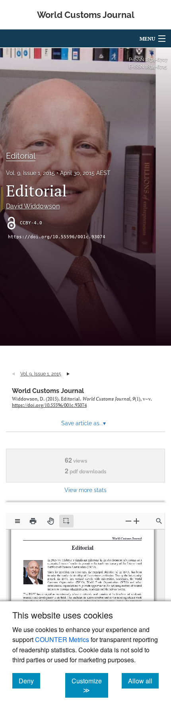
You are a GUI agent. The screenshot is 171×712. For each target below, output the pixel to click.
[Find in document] (159, 521)
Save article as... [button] (83, 423)
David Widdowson (33, 206)
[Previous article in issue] (13, 374)
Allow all (143, 680)
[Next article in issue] (68, 374)
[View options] (17, 521)
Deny (29, 680)
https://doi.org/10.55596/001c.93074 (56, 236)
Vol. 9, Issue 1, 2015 (30, 173)
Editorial (20, 156)
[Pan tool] (50, 521)
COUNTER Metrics (62, 639)
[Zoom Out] (128, 521)
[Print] (33, 521)
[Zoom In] (136, 521)
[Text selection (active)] (66, 521)
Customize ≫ (90, 685)
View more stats (85, 489)
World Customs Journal (48, 391)
